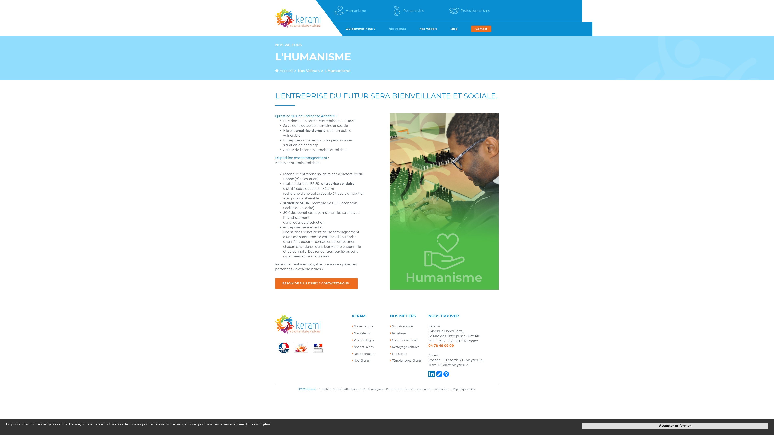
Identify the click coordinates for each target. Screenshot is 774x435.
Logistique (399, 354)
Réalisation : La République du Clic (455, 389)
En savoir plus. (258, 424)
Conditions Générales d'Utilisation (339, 389)
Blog (454, 29)
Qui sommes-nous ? (360, 29)
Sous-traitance (402, 326)
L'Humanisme (337, 71)
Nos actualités (364, 347)
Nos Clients (362, 360)
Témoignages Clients (407, 360)
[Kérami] (298, 18)
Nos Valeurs (309, 71)
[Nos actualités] (439, 374)
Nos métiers (428, 29)
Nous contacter (365, 354)
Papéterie (399, 333)
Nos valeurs (397, 29)
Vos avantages (364, 340)
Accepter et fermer (675, 426)
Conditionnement (404, 340)
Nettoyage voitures (405, 347)
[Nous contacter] (446, 374)
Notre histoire (363, 326)
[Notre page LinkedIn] (431, 374)
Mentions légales (373, 389)
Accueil (286, 71)
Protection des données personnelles (408, 389)
